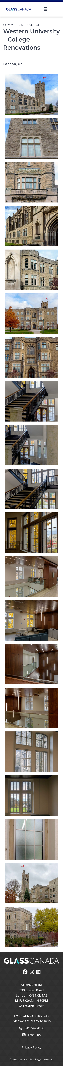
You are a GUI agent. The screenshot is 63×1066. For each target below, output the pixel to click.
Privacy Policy (31, 1047)
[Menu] (41, 9)
